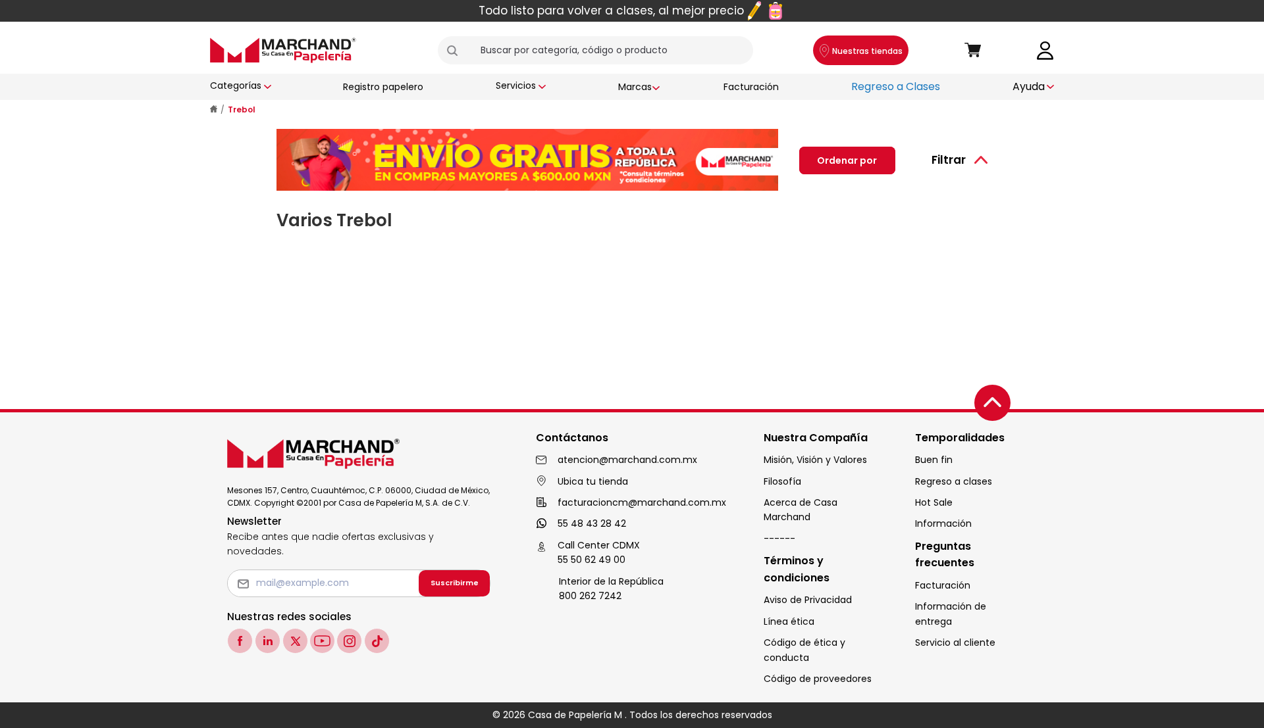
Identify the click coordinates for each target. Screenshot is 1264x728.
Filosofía (782, 481)
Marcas (635, 86)
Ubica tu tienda (593, 481)
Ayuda (1029, 86)
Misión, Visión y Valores (815, 459)
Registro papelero (383, 86)
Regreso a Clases (895, 86)
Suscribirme (455, 582)
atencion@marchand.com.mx (627, 459)
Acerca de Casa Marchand (800, 509)
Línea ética (789, 621)
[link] (1045, 49)
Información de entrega (950, 613)
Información (943, 523)
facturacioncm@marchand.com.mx (642, 502)
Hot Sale (934, 502)
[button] (457, 50)
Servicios (516, 85)
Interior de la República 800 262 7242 (611, 588)
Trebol (241, 109)
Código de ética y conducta (804, 650)
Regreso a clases (953, 481)
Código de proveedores (818, 678)
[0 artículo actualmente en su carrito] (973, 50)
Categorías (235, 85)
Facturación (751, 86)
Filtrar (949, 160)
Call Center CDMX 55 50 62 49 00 (599, 552)
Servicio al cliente (955, 642)
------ (779, 538)
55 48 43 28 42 (592, 523)
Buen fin (934, 459)
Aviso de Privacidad (808, 599)
